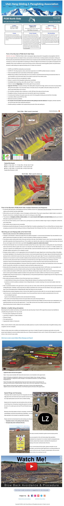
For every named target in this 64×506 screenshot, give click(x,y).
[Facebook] (32, 496)
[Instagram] (35, 496)
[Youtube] (38, 496)
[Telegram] (41, 496)
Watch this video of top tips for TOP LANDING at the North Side (17, 233)
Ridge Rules (19, 83)
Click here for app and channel (44, 209)
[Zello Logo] (45, 496)
